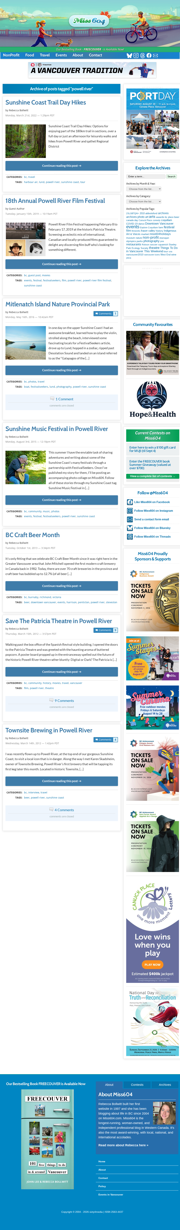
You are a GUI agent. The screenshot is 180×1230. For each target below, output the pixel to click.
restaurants (133, 244)
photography (64, 386)
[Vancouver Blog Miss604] (90, 19)
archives (163, 213)
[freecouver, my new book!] (47, 1188)
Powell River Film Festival (97, 280)
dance (141, 223)
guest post (34, 275)
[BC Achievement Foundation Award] (152, 598)
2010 (142, 213)
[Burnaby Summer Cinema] (152, 708)
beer (27, 602)
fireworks (136, 231)
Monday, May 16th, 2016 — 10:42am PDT (29, 317)
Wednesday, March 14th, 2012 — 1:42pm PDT (32, 743)
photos (32, 381)
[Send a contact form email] (155, 56)
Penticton (83, 602)
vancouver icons (152, 254)
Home (101, 1161)
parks (140, 241)
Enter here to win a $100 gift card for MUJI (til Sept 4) (152, 449)
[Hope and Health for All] (152, 400)
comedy (156, 220)
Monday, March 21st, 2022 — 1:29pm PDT (29, 115)
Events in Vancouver (110, 1194)
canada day (132, 220)
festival (37, 280)
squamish (163, 244)
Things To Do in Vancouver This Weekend (152, 249)
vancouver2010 (134, 254)
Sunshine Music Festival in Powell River (56, 429)
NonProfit (11, 55)
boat (26, 386)
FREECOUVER (92, 49)
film (64, 280)
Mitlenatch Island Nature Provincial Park (57, 304)
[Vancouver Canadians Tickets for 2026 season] (92, 70)
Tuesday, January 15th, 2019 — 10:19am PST (31, 213)
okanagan (164, 238)
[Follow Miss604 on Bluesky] (129, 56)
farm (161, 227)
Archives (165, 1085)
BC (25, 177)
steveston (111, 602)
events (28, 280)
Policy (102, 1186)
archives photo (135, 216)
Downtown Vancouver (43, 602)
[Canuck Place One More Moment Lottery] (152, 930)
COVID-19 (132, 223)
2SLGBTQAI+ (132, 213)
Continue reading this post (60, 165)
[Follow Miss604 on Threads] (142, 56)
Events (61, 55)
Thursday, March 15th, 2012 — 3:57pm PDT (30, 633)
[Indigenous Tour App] (152, 353)
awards (160, 217)
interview (33, 792)
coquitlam (166, 220)
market (145, 234)
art (146, 216)
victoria (57, 597)
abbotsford (151, 213)
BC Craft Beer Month (32, 535)
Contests (137, 1085)
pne (162, 241)
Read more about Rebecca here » (123, 1145)
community (34, 511)
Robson (145, 244)
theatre (49, 688)
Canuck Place (145, 220)
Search (171, 176)
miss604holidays (160, 233)
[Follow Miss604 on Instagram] (136, 56)
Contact (95, 55)
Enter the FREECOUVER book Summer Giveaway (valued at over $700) (150, 464)
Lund (41, 182)
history (47, 683)
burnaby (33, 597)
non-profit (151, 237)
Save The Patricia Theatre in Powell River (58, 621)
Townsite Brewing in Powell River (48, 730)
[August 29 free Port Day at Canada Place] (152, 121)
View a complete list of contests (151, 476)
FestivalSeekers (51, 280)
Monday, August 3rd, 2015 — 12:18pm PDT (30, 441)
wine (173, 254)
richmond (45, 597)
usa (170, 251)
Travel (45, 55)
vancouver (76, 683)
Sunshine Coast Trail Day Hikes (45, 102)
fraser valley (148, 230)
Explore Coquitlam (149, 227)
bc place (169, 217)
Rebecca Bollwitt (18, 110)
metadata (62, 174)
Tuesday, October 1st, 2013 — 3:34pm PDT (30, 548)
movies (46, 275)
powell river (53, 182)
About (78, 55)
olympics (131, 241)
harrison (72, 602)
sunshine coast (70, 182)
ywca (128, 258)
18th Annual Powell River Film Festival (55, 200)
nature (139, 238)
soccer (154, 244)
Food (29, 55)
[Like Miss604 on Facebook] (149, 56)
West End (165, 254)
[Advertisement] (152, 292)
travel (31, 177)
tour (82, 182)
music (46, 511)
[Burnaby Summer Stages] (152, 658)
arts (152, 217)
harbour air (31, 182)
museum (130, 238)
